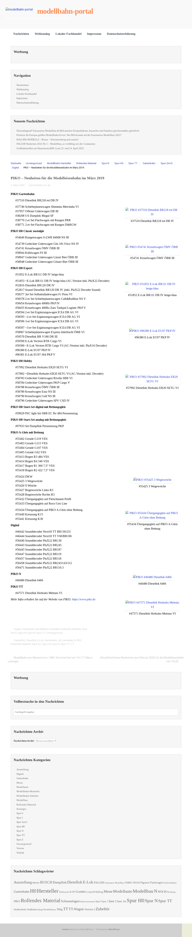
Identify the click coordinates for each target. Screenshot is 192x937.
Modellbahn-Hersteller (59, 163)
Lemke (81, 891)
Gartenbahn (149, 163)
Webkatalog (42, 33)
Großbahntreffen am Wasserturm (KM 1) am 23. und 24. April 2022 (50, 148)
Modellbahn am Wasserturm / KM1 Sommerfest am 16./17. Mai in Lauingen (50, 659)
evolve (65, 929)
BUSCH (46, 882)
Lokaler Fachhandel (68, 33)
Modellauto (22, 787)
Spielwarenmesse (87, 901)
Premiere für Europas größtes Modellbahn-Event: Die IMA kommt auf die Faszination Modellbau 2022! (68, 135)
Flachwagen (156, 882)
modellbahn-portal (65, 11)
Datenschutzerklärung (121, 33)
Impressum (94, 33)
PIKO (78, 640)
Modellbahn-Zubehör (27, 795)
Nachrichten (21, 33)
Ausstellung (22, 769)
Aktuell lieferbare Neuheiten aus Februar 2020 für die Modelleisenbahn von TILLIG (142, 659)
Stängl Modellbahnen (47, 909)
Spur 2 (112, 901)
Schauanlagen (70, 901)
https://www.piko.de (83, 599)
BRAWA (36, 883)
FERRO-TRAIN (132, 883)
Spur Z (19, 839)
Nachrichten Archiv (24, 740)
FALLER (99, 882)
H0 (59, 640)
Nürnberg (171, 892)
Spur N (105, 163)
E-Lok (40, 640)
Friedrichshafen (170, 883)
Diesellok (31, 640)
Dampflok (19, 640)
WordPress (114, 929)
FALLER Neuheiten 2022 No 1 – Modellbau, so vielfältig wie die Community (55, 143)
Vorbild (20, 852)
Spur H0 (118, 163)
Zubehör (103, 908)
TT (72, 644)
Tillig (60, 909)
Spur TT (133, 163)
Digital (15, 167)
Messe (19, 782)
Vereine (20, 848)
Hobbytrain (64, 892)
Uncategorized (34, 163)
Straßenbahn (20, 909)
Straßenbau (32, 909)
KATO (73, 892)
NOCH (162, 891)
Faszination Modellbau (114, 883)
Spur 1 (19, 817)
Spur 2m (36, 644)
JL (49, 185)
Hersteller (67, 640)
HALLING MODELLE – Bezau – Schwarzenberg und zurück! (47, 139)
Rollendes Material (86, 163)
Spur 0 (19, 813)
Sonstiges (21, 809)
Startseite (16, 163)
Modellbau (22, 800)
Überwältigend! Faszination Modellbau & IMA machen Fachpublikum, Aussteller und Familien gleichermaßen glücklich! (78, 130)
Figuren (144, 882)
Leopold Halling (94, 891)
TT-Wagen (76, 909)
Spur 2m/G (166, 163)
